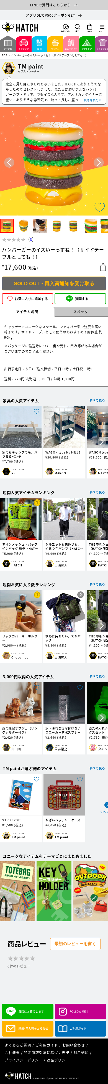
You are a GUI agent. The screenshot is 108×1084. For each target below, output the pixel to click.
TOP (4, 55)
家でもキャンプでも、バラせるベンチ (20, 454)
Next (99, 162)
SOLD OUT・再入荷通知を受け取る (54, 283)
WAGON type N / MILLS (63, 452)
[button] (77, 28)
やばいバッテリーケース (63, 820)
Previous (9, 162)
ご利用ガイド (46, 1045)
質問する (81, 299)
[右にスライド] (102, 442)
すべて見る (97, 400)
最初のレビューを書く (75, 943)
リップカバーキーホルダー (20, 638)
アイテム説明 (27, 311)
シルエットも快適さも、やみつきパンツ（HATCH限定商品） (63, 546)
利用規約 (81, 1052)
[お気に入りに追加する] (100, 207)
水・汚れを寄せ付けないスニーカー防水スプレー (63, 730)
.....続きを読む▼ (90, 100)
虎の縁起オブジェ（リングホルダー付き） (20, 730)
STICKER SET (12, 820)
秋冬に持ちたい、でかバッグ (63, 638)
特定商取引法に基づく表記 (46, 1052)
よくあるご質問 (18, 1045)
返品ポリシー (58, 1060)
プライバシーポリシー (23, 1060)
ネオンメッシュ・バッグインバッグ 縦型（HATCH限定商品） (20, 546)
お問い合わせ (73, 1045)
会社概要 (12, 1052)
